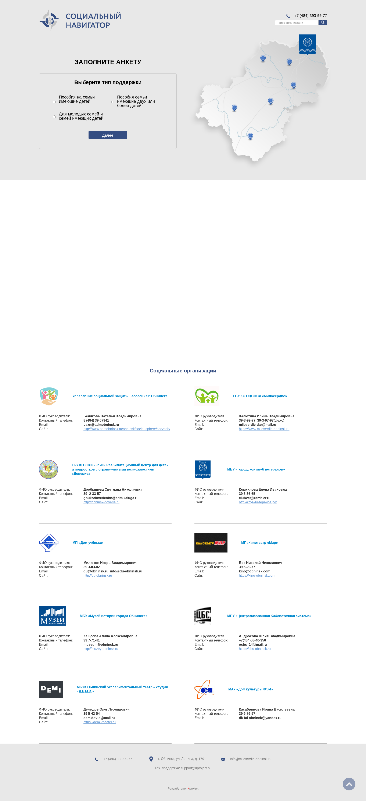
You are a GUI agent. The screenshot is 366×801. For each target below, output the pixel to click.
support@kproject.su (196, 767)
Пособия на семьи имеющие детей (77, 99)
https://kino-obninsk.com (257, 575)
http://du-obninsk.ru (97, 575)
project (192, 788)
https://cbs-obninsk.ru (255, 649)
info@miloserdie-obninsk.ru (250, 758)
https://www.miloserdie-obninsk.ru (264, 429)
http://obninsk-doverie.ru (101, 502)
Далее (107, 135)
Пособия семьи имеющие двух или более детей (136, 101)
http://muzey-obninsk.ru (100, 649)
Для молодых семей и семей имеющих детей (81, 116)
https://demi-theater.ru (99, 722)
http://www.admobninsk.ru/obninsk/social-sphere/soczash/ (126, 429)
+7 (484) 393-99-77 (310, 15)
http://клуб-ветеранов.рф (258, 502)
